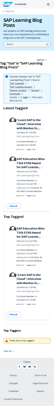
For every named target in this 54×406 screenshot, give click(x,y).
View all (14, 206)
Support (40, 391)
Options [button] (40, 60)
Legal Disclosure (40, 383)
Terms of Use (41, 375)
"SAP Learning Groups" (21, 87)
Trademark (13, 391)
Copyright (13, 383)
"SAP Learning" (16, 83)
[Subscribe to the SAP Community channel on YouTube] (30, 367)
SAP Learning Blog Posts (28, 136)
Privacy (13, 375)
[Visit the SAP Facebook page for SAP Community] (19, 367)
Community (20, 4)
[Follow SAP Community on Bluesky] (24, 367)
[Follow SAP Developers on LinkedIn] (35, 367)
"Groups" (35, 90)
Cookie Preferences (13, 399)
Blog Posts (10, 11)
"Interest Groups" (18, 90)
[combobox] (27, 44)
